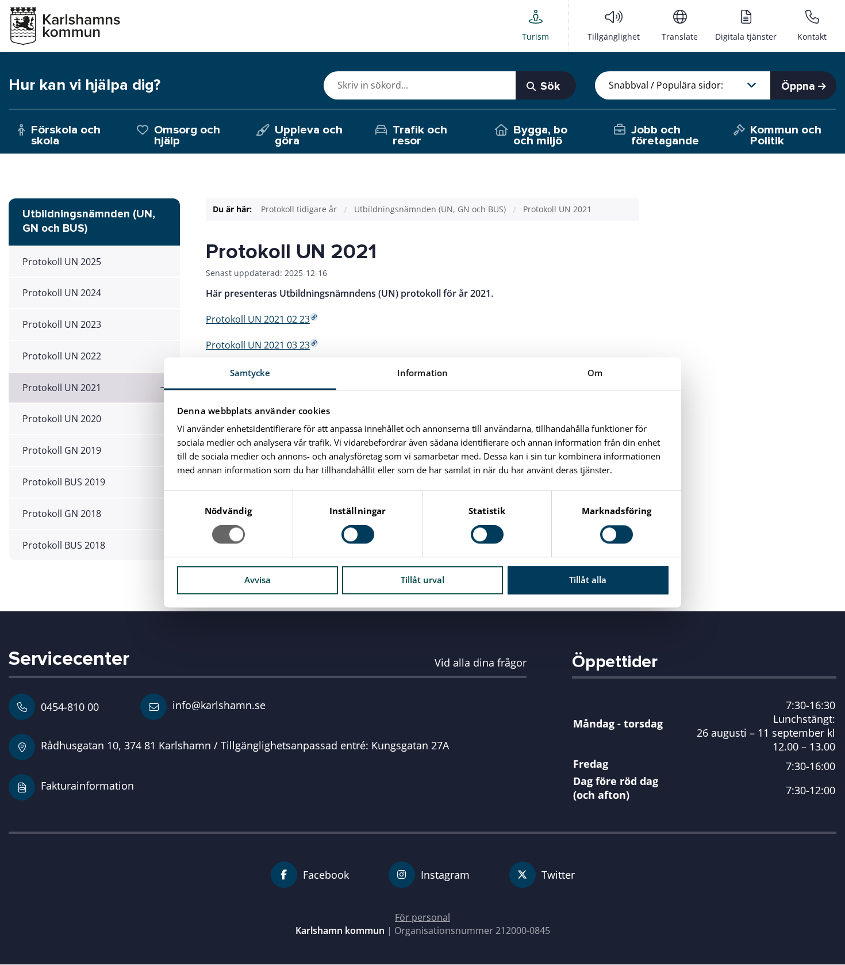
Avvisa (257, 579)
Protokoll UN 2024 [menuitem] (61, 292)
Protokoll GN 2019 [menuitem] (61, 450)
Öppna (799, 86)
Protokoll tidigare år (299, 209)
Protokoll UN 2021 (557, 209)
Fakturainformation (87, 785)
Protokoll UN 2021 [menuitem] (61, 387)
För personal (422, 917)
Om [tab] (594, 372)
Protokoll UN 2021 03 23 (258, 345)
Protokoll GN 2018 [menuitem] (61, 513)
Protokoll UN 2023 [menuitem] (61, 324)
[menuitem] (535, 25)
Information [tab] (422, 372)
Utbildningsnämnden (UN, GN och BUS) (430, 209)
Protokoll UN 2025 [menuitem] (61, 261)
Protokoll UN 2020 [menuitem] (61, 418)
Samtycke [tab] (250, 372)
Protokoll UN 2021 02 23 (258, 319)
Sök (548, 86)
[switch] (357, 535)
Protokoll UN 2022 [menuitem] (61, 356)
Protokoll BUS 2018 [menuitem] (63, 545)
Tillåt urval (422, 579)
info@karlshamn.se (218, 705)
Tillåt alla (587, 579)
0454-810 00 (70, 707)
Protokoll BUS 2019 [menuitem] (63, 482)
